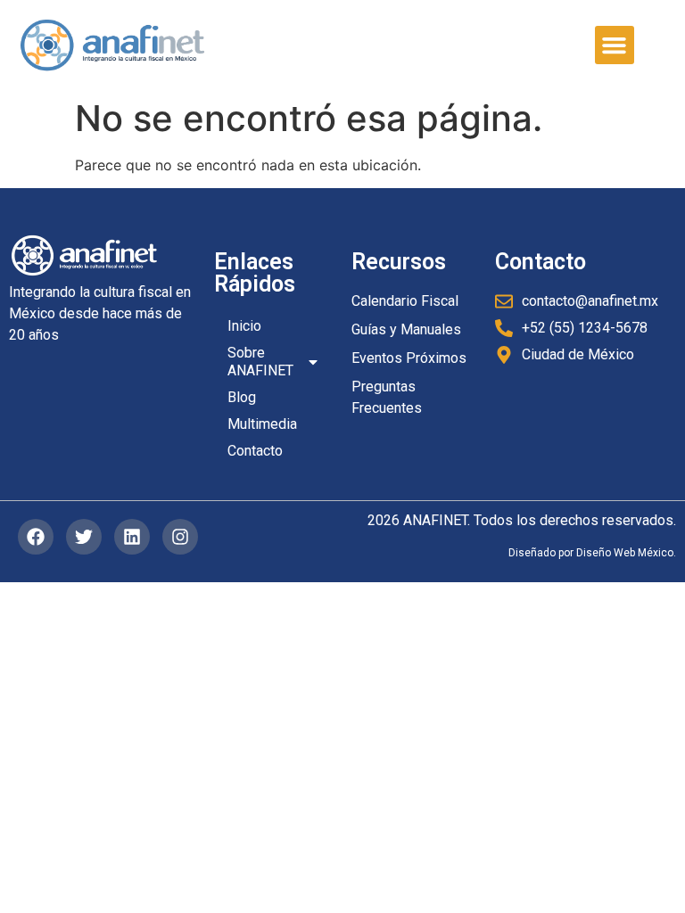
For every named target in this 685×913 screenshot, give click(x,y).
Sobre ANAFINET (260, 361)
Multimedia (262, 423)
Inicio (244, 325)
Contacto (255, 450)
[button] (614, 45)
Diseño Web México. (626, 553)
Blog (241, 397)
